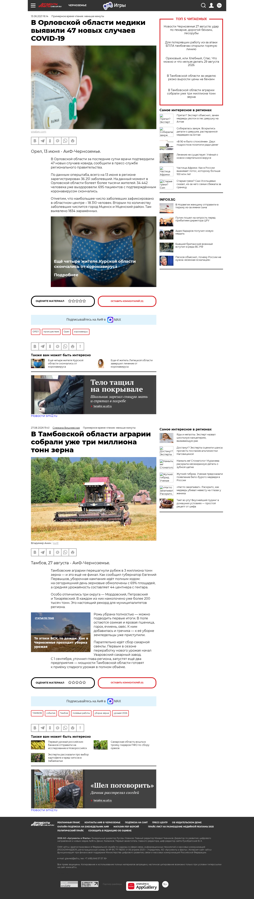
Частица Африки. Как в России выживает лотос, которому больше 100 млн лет (198, 171)
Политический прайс (70, 830)
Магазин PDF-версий (126, 826)
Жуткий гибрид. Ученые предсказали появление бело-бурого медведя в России (200, 477)
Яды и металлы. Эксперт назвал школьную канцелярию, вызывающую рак (196, 437)
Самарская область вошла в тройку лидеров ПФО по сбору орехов (130, 745)
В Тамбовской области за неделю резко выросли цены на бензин (191, 77)
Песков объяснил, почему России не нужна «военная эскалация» (198, 258)
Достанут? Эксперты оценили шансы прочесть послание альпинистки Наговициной (200, 450)
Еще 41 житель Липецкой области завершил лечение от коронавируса (132, 363)
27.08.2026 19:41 (40, 427)
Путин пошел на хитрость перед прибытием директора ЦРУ (195, 219)
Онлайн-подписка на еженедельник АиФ (83, 826)
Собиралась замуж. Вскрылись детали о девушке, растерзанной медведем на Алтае (197, 131)
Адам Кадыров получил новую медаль (194, 232)
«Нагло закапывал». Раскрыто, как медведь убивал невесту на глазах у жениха (199, 490)
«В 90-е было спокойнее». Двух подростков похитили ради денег (197, 143)
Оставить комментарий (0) (127, 301)
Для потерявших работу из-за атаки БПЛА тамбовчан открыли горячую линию (191, 46)
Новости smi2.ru (44, 416)
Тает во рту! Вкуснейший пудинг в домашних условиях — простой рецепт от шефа (198, 503)
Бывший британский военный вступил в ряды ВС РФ (194, 245)
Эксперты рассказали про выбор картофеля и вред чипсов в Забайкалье (68, 757)
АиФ (56, 543)
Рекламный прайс (68, 822)
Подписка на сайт (136, 822)
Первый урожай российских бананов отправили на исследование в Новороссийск (67, 745)
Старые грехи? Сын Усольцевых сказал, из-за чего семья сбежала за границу (199, 184)
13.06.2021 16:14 (39, 16)
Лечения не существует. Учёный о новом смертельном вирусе (197, 156)
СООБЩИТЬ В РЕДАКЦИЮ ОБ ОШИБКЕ (110, 830)
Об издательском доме (187, 822)
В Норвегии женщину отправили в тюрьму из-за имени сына (196, 206)
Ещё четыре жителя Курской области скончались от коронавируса (95, 264)
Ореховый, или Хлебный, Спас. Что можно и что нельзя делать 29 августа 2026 (191, 62)
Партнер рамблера (112, 884)
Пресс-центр (159, 822)
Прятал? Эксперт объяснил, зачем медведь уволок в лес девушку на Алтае (198, 118)
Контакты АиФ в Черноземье (102, 822)
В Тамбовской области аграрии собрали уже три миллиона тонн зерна (191, 94)
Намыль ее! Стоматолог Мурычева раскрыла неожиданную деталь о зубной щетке (198, 464)
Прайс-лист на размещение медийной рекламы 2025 (181, 826)
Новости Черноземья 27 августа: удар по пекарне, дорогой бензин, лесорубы (191, 30)
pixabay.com (38, 131)
